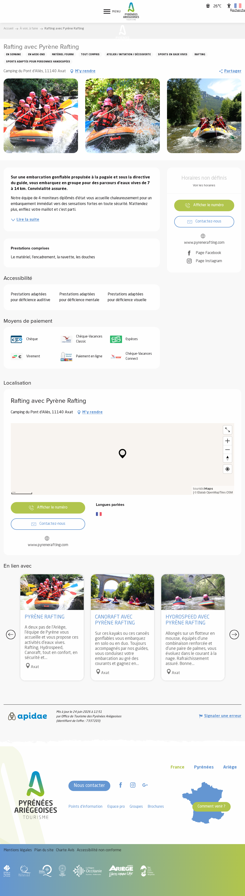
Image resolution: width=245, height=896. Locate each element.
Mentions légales (18, 850)
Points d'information (85, 807)
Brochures (156, 807)
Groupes (136, 807)
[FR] (237, 5)
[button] (237, 5)
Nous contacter (89, 785)
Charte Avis (65, 850)
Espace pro (116, 807)
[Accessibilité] (229, 6)
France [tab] (177, 767)
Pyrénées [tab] (204, 767)
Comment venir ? (211, 806)
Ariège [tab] (230, 767)
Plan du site (44, 850)
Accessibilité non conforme (99, 850)
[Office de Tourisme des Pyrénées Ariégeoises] (131, 11)
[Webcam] (208, 5)
